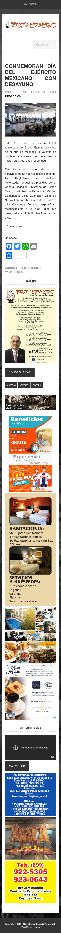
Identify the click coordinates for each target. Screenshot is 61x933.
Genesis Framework (45, 923)
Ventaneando (30, 24)
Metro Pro (28, 923)
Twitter (37, 385)
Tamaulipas (14, 272)
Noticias (34, 268)
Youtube (24, 385)
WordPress (27, 927)
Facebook (11, 385)
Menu (33, 4)
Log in (37, 927)
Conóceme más (19, 372)
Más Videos (17, 766)
